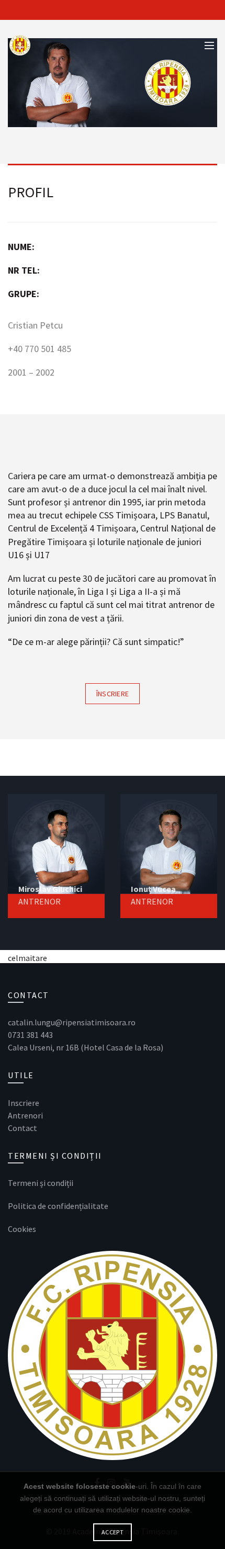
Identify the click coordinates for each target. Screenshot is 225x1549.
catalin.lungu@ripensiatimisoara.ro (72, 1022)
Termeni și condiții (40, 1183)
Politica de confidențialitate (58, 1206)
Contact (22, 1128)
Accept (112, 1532)
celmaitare (27, 958)
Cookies (22, 1229)
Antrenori (25, 1115)
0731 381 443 (30, 1035)
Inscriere (24, 1103)
